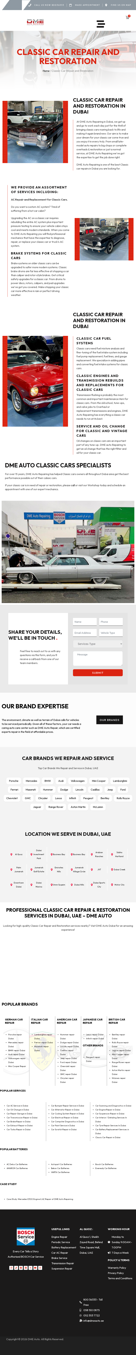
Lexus (58, 798)
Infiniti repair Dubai (95, 1038)
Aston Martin (78, 807)
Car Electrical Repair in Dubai (64, 1117)
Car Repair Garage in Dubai (19, 1113)
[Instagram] (11, 1268)
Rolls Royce (123, 798)
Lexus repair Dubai (94, 1034)
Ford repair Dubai (68, 1062)
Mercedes (31, 780)
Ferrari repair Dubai (43, 1042)
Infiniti (72, 798)
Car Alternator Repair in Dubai (65, 1109)
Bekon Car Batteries (60, 1168)
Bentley (105, 798)
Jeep (110, 789)
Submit (98, 672)
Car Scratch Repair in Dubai (64, 1129)
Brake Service (59, 1258)
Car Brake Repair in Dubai (19, 1121)
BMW (47, 780)
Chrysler (43, 798)
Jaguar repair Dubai (121, 1050)
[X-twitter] (31, 1268)
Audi (61, 780)
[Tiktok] (16, 1268)
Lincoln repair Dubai (69, 1046)
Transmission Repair (62, 1263)
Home (46, 70)
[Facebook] (21, 1268)
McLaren (98, 807)
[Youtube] (35, 1268)
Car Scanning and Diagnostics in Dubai (113, 1105)
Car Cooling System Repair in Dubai (67, 1113)
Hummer (48, 789)
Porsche (13, 780)
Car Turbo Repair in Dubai (19, 1129)
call (73, 485)
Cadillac (95, 789)
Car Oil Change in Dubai (18, 1109)
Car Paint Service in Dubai (63, 1125)
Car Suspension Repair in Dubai (109, 1113)
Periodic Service (60, 1242)
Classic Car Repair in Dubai (107, 1137)
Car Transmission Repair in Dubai (22, 1117)
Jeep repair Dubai (68, 1058)
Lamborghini (120, 780)
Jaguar (37, 807)
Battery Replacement (63, 1247)
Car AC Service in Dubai (17, 1105)
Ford (123, 789)
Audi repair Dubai (16, 1054)
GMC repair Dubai (68, 1074)
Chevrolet (12, 798)
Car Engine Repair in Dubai (107, 1109)
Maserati (31, 789)
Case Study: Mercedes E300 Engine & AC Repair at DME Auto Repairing (40, 1199)
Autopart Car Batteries (61, 1164)
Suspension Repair (61, 1268)
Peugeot (88, 798)
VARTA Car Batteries (60, 1172)
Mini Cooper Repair (17, 1066)
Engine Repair (59, 1236)
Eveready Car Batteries (106, 1168)
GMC (28, 798)
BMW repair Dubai (16, 1050)
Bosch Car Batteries (104, 1164)
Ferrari (14, 789)
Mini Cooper (99, 780)
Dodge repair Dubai (69, 1042)
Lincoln (79, 789)
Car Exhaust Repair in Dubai (20, 1125)
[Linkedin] (26, 1268)
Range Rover (55, 807)
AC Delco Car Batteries (17, 1164)
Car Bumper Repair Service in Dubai (67, 1105)
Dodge (64, 789)
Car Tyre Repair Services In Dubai (110, 1125)
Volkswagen (78, 780)
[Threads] (40, 1268)
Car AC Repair (59, 1252)
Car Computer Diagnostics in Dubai (67, 1121)
